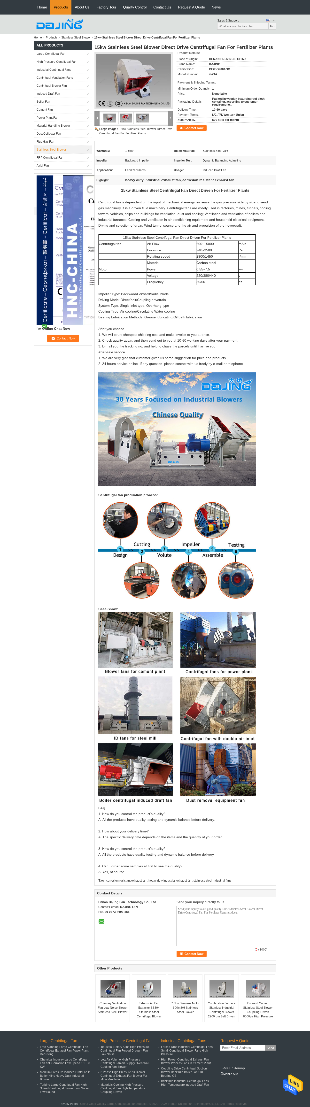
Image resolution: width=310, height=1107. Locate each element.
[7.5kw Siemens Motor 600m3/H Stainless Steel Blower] (185, 989)
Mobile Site (230, 1074)
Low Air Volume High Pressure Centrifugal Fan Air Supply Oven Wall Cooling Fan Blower (125, 1063)
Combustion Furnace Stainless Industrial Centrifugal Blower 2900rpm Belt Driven (221, 1010)
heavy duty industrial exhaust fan (170, 880)
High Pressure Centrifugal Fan (57, 61)
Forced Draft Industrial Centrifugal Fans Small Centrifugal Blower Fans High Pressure (187, 1050)
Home (42, 7)
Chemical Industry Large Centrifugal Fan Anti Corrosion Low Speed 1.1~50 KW (65, 1063)
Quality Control (135, 7)
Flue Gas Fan (45, 141)
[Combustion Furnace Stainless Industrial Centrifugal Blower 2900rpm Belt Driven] (222, 989)
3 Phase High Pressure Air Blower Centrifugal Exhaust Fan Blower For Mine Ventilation (124, 1075)
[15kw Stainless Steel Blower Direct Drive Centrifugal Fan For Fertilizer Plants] (133, 81)
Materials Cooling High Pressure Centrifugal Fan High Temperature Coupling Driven (123, 1088)
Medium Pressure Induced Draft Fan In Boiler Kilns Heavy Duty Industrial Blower (65, 1075)
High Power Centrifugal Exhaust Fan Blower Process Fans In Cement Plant (186, 1061)
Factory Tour (106, 7)
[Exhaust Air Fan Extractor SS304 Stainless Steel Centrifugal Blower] (149, 989)
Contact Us (162, 7)
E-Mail (225, 1068)
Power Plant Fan (47, 117)
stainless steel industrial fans (212, 880)
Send (270, 1048)
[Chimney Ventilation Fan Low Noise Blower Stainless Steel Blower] (113, 989)
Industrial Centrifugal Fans (54, 69)
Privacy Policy (69, 1104)
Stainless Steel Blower (76, 37)
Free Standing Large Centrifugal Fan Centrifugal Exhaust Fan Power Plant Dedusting (64, 1050)
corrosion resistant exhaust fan (126, 880)
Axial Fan (43, 165)
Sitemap (238, 1068)
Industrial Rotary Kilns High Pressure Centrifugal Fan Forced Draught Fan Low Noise (125, 1050)
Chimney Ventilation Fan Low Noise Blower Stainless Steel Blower (113, 1008)
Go (272, 26)
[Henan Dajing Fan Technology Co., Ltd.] (60, 24)
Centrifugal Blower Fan (52, 85)
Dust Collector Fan (49, 133)
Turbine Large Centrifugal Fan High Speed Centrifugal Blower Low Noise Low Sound (64, 1088)
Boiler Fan (43, 101)
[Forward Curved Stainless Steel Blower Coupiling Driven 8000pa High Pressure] (258, 989)
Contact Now (194, 128)
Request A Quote (191, 7)
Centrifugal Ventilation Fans (55, 77)
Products (61, 7)
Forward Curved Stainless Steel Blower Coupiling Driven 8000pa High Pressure (258, 1010)
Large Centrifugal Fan (51, 53)
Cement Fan (45, 109)
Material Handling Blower (53, 125)
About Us (82, 7)
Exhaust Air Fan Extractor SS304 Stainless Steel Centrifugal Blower (149, 1010)
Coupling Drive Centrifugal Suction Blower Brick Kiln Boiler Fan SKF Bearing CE (184, 1072)
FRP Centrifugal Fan (50, 157)
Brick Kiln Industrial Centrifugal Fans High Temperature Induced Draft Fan (185, 1082)
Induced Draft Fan (48, 93)
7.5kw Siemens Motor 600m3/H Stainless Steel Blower (185, 1008)
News (216, 7)
